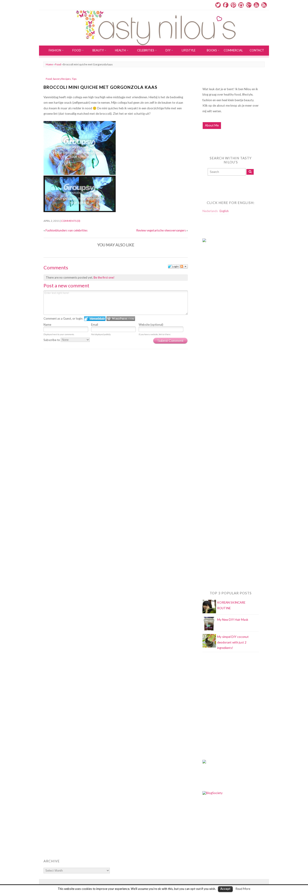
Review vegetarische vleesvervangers (161, 230)
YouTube (256, 5)
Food (58, 64)
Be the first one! (104, 277)
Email (94, 324)
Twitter (218, 5)
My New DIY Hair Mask (232, 619)
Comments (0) (70, 220)
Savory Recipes (62, 78)
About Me (212, 125)
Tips (74, 78)
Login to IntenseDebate (95, 318)
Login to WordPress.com (120, 318)
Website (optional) (151, 324)
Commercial (233, 50)
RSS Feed (264, 5)
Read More (243, 889)
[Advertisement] (220, 337)
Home (49, 64)
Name (47, 324)
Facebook (225, 5)
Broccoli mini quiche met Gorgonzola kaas (100, 87)
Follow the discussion (184, 266)
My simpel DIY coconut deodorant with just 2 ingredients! (233, 642)
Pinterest (233, 5)
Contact (257, 50)
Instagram (241, 5)
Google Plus (248, 5)
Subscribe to (52, 340)
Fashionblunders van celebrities (66, 230)
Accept (225, 889)
